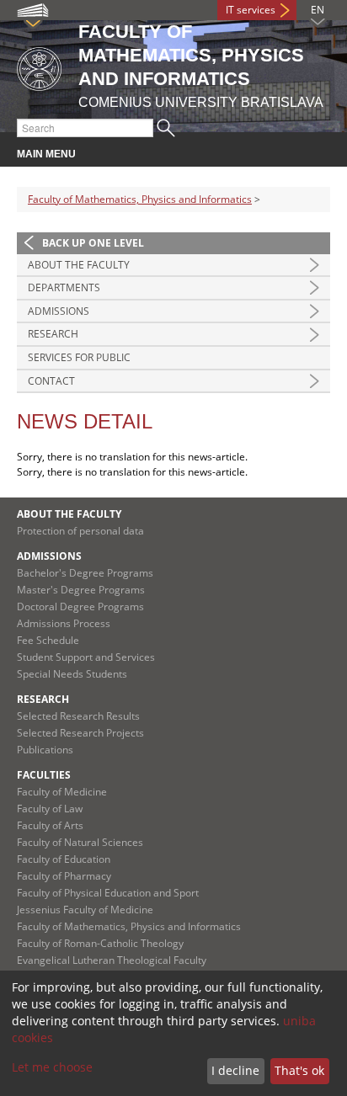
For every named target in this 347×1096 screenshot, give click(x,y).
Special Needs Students (72, 674)
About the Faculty (79, 265)
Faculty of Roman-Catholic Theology (100, 943)
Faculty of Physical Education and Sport (108, 893)
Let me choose (52, 1067)
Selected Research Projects (80, 733)
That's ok (299, 1070)
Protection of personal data (80, 531)
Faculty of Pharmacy (64, 876)
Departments (64, 287)
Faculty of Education (63, 859)
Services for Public (79, 357)
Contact (51, 381)
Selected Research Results (78, 716)
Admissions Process (63, 623)
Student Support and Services (86, 657)
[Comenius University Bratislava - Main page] (39, 66)
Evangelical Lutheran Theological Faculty (111, 960)
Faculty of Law (50, 808)
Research (53, 334)
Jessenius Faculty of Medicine (85, 909)
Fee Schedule (48, 640)
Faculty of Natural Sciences (80, 842)
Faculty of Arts (50, 825)
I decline (235, 1070)
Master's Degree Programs (81, 590)
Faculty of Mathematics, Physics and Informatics (140, 199)
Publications (45, 749)
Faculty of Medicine (62, 792)
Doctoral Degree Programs (80, 606)
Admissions (58, 311)
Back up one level (93, 243)
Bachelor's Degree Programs (85, 573)
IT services (250, 10)
